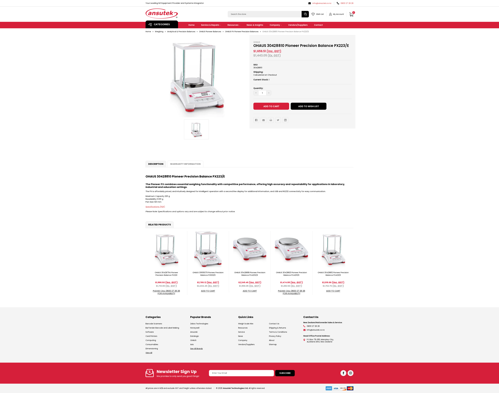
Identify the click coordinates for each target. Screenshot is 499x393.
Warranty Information (185, 164)
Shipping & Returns (277, 328)
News (240, 336)
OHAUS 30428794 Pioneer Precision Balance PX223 (166, 273)
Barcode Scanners (154, 323)
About (271, 340)
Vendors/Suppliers (298, 25)
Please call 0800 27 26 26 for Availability (166, 292)
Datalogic (194, 336)
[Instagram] (350, 373)
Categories (161, 24)
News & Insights (255, 25)
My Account (338, 14)
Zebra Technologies (199, 323)
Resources (233, 25)
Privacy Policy (275, 336)
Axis (192, 344)
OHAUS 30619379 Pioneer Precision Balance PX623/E (208, 273)
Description (155, 164)
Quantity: (258, 88)
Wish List (320, 14)
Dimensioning (152, 348)
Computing (151, 340)
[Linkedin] (285, 120)
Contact (318, 25)
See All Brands (196, 348)
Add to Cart (208, 291)
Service (241, 332)
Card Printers (151, 336)
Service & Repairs (210, 25)
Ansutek (194, 332)
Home (191, 25)
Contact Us (274, 323)
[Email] (263, 120)
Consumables (152, 344)
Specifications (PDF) (155, 206)
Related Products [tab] (159, 224)
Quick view (166, 249)
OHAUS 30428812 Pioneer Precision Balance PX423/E (333, 273)
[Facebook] (256, 120)
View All (149, 352)
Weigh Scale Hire (245, 323)
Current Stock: (261, 79)
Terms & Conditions (278, 332)
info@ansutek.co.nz (322, 3)
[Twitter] (278, 120)
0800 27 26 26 (347, 3)
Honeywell (194, 328)
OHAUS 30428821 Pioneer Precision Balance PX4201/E (291, 273)
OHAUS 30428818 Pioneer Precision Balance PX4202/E (249, 273)
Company (275, 25)
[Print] (271, 120)
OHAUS (193, 340)
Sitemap (273, 344)
